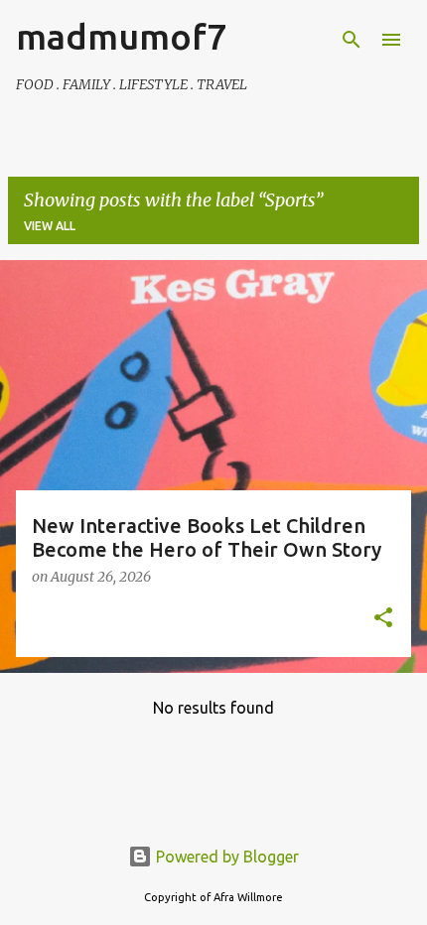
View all (49, 225)
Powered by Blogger (225, 856)
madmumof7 (121, 36)
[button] (383, 619)
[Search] (351, 40)
